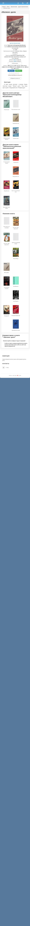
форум (7, 359)
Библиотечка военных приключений (16, 46)
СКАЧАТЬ (11, 70)
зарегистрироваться (9, 346)
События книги (15, 63)
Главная (4, 6)
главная (3, 359)
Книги (8, 6)
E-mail (7, 367)
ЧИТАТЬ (19, 70)
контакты (11, 359)
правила (21, 359)
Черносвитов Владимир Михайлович (17, 45)
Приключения (14, 6)
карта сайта (16, 359)
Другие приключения (23, 6)
